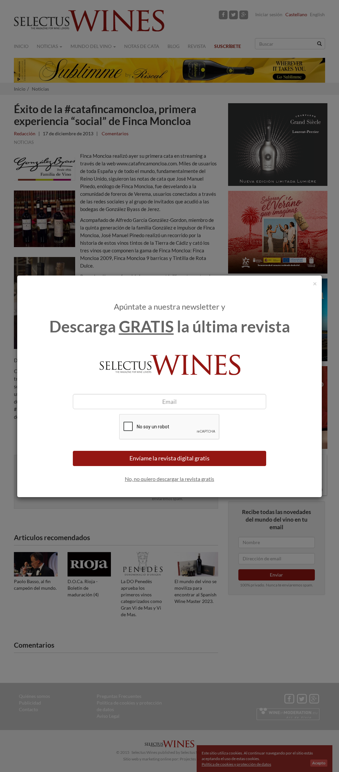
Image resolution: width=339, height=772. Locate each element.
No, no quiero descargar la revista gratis (169, 479)
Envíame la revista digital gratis (169, 458)
